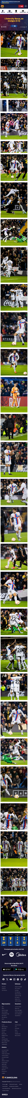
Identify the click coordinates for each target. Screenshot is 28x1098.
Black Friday (4, 1042)
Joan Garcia (4, 990)
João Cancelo (18, 1001)
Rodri (3, 1019)
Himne (16, 1032)
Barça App (4, 1033)
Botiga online (5, 1035)
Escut (16, 1030)
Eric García (17, 997)
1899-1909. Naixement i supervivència (5, 1066)
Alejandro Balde (18, 986)
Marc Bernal (4, 1017)
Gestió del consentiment (16, 1088)
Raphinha (17, 1008)
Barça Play (4, 1028)
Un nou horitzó (5, 1050)
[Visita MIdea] (21, 954)
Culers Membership (4, 1025)
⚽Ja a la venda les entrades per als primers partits (11, 2)
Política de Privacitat (13, 1084)
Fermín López (5, 1010)
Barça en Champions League (4, 1071)
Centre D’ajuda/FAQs (6, 1088)
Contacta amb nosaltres (13, 1086)
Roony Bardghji (18, 1010)
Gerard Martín (18, 993)
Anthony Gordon (18, 1012)
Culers (21, 6)
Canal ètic (17, 1028)
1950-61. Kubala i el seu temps (5, 1061)
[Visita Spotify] (11, 954)
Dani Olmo (4, 1015)
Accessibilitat (4, 1086)
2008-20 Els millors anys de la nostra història (5, 1053)
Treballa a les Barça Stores (17, 1034)
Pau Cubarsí (17, 988)
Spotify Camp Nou (18, 1025)
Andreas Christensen (17, 991)
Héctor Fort (17, 999)
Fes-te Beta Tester (5, 1040)
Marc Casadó (4, 1012)
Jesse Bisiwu (17, 1015)
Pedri (3, 1008)
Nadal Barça (4, 1044)
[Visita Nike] (4, 954)
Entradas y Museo (4, 1031)
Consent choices (5, 1090)
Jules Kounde (18, 995)
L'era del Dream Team (5, 1058)
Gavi (3, 1006)
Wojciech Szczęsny (4, 987)
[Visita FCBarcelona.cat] (2, 6)
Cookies (20, 1084)
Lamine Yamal (18, 1006)
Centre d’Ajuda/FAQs (5, 1038)
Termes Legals (5, 1084)
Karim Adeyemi (18, 1013)
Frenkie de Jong (5, 1013)
